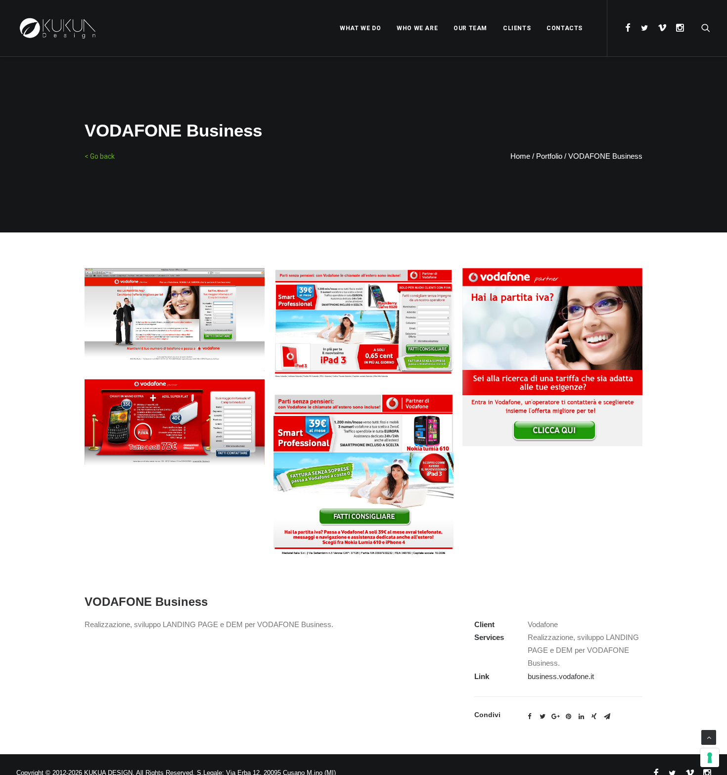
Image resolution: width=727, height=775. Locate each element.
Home (520, 156)
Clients (517, 28)
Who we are (417, 28)
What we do (360, 28)
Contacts (564, 28)
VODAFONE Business (605, 156)
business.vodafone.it (561, 676)
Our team (470, 28)
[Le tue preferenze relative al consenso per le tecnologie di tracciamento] (709, 757)
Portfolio (549, 156)
